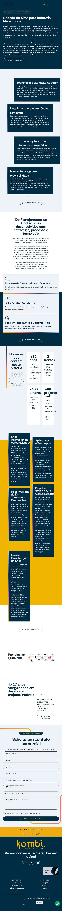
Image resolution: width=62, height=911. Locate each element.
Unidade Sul (17, 883)
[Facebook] (38, 863)
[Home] (9, 4)
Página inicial (17, 880)
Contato (17, 891)
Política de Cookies (47, 898)
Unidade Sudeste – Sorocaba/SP (31, 830)
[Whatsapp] (57, 903)
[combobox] (31, 793)
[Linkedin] (31, 863)
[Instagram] (24, 863)
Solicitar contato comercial (32, 819)
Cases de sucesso (17, 885)
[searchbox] (32, 793)
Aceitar (39, 902)
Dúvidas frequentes (17, 888)
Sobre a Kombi (45, 880)
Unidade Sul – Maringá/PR (31, 834)
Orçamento (45, 885)
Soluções (45, 883)
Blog (45, 888)
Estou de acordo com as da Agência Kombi (22, 813)
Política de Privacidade (34, 898)
